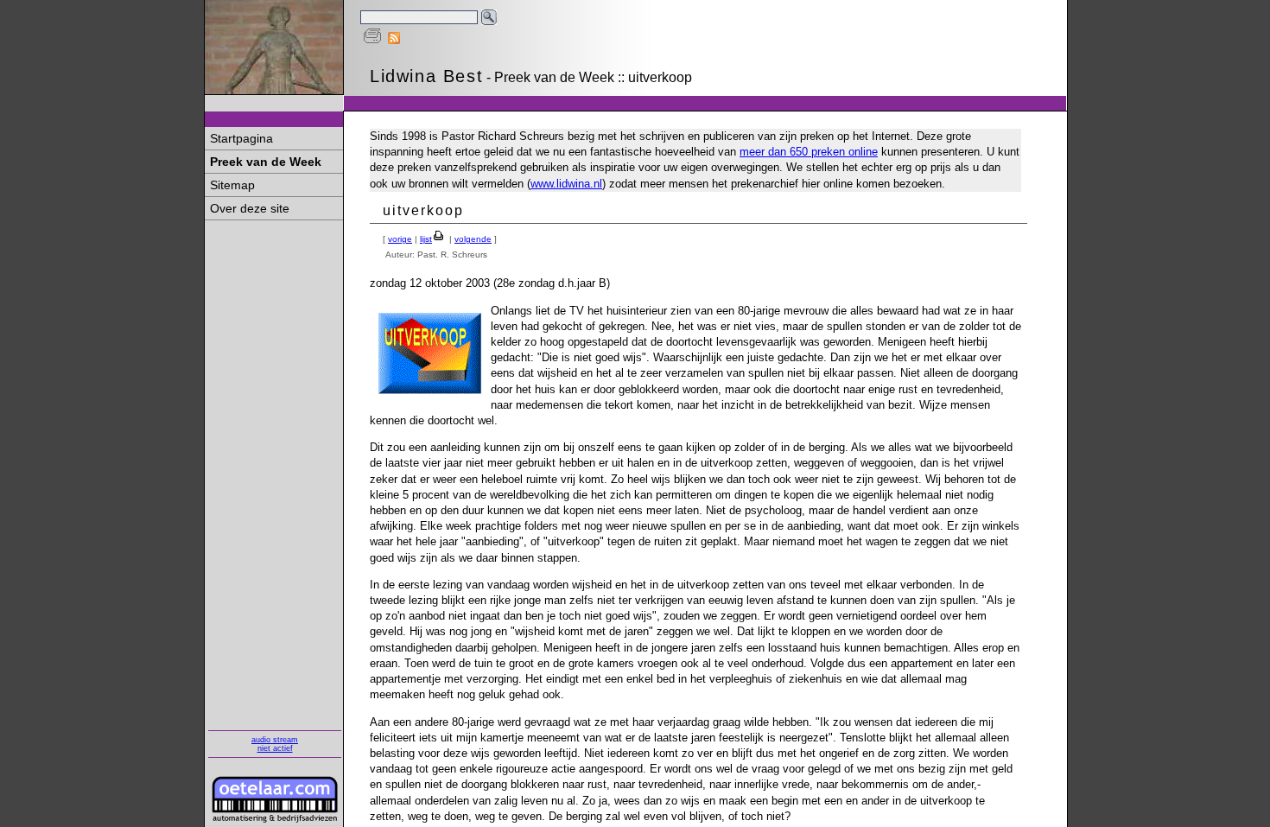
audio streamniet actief (274, 744)
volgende (473, 239)
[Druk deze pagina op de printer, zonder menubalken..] (372, 40)
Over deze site (249, 208)
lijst (426, 239)
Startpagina (241, 138)
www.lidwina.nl (566, 183)
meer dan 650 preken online (809, 151)
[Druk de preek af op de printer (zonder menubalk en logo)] (439, 239)
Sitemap (232, 185)
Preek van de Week (265, 162)
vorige (400, 239)
